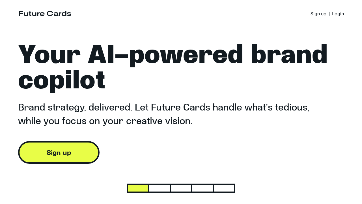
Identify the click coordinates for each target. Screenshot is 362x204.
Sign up (318, 13)
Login (338, 13)
